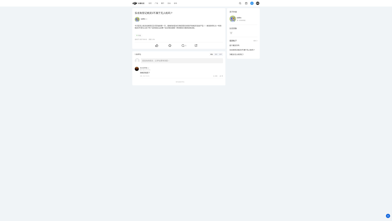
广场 (156, 3)
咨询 (175, 3)
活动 (169, 3)
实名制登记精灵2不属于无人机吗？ (242, 50)
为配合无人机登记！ (236, 54)
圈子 (162, 3)
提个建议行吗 (234, 45)
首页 (150, 3)
